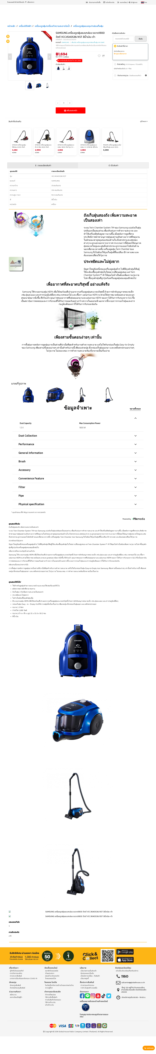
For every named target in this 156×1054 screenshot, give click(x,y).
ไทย (145, 2)
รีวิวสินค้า (114, 165)
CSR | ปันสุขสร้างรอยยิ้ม (89, 988)
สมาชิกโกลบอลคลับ (51, 971)
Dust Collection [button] (28, 435)
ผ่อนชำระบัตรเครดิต (52, 976)
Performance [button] (26, 444)
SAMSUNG (65, 42)
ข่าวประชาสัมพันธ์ (16, 976)
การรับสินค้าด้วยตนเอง (53, 1000)
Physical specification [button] (31, 504)
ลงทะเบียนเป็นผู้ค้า (16, 997)
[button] (28, 395)
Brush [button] (22, 461)
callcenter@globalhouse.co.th (133, 982)
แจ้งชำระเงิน (110, 2)
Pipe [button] (21, 495)
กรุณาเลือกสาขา (121, 54)
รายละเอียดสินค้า (44, 165)
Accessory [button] (24, 470)
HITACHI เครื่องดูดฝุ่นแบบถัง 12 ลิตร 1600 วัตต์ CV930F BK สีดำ (43, 146)
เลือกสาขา (30, 2)
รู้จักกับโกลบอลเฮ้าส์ (16, 971)
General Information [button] (31, 453)
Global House (64, 1031)
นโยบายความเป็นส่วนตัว (89, 971)
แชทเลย (150, 1048)
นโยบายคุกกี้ (85, 978)
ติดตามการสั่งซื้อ (95, 2)
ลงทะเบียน (123, 2)
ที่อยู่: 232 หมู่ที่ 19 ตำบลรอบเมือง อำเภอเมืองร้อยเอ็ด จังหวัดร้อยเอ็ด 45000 (133, 989)
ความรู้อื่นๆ (49, 988)
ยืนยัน (141, 39)
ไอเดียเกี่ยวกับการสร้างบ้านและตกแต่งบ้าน (59, 985)
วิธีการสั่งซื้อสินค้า (51, 997)
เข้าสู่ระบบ (133, 2)
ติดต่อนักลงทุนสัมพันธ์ (17, 988)
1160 (124, 976)
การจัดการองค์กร (16, 973)
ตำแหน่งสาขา (49, 973)
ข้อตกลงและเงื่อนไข (87, 973)
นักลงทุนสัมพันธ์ (15, 985)
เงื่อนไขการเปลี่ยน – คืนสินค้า (90, 976)
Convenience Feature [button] (31, 478)
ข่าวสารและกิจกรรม (87, 985)
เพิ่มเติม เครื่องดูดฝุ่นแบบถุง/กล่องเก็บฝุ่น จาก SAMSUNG (89, 42)
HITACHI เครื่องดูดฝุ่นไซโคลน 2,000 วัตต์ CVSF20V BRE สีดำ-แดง (20, 146)
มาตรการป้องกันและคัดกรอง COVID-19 (23, 978)
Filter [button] (22, 487)
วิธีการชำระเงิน (50, 1002)
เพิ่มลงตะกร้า (71, 110)
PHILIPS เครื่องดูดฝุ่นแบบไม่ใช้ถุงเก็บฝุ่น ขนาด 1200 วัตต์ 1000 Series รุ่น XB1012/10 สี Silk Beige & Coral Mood (112, 146)
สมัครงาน (13, 994)
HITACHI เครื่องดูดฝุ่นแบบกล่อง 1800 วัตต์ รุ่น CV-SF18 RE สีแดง (66, 146)
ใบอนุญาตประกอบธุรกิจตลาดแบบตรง (94, 1015)
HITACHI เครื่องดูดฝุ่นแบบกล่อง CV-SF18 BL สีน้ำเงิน (89, 146)
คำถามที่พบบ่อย (50, 994)
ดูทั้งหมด (143, 121)
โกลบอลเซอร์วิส (50, 978)
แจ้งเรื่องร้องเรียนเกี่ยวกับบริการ (127, 971)
